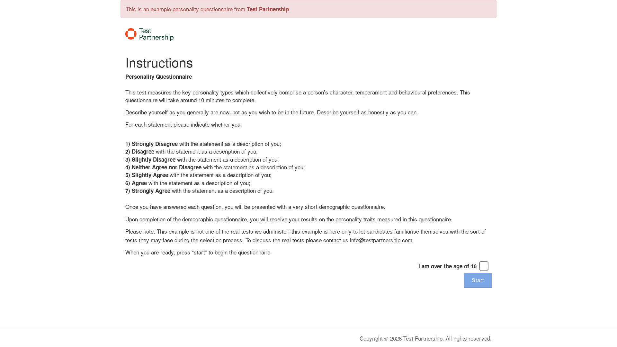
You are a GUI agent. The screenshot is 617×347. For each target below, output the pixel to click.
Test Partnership (268, 9)
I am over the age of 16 (447, 266)
